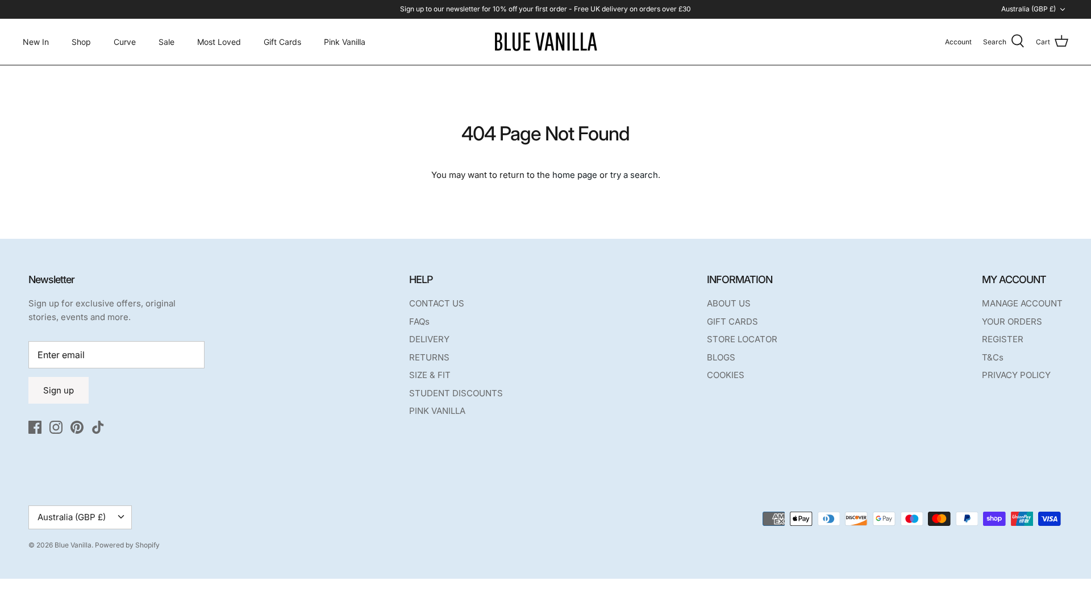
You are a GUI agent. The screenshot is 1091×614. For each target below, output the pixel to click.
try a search (634, 174)
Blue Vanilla (73, 545)
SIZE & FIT (430, 375)
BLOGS (721, 357)
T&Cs (992, 357)
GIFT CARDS (732, 321)
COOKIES (725, 375)
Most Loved (219, 42)
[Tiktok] (98, 427)
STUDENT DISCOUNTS (456, 393)
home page (574, 174)
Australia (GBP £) (1028, 9)
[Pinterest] (77, 427)
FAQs (419, 321)
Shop (81, 42)
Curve (125, 42)
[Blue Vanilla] (545, 41)
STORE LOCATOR (742, 339)
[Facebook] (34, 427)
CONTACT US (436, 303)
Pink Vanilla (344, 42)
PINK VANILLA (437, 410)
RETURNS (429, 357)
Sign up (58, 390)
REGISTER (1002, 339)
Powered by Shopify (127, 545)
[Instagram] (56, 427)
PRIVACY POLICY (1016, 375)
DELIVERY (429, 339)
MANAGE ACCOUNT (1022, 303)
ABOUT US (729, 303)
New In (36, 42)
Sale (166, 42)
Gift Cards (282, 42)
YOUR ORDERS (1012, 321)
